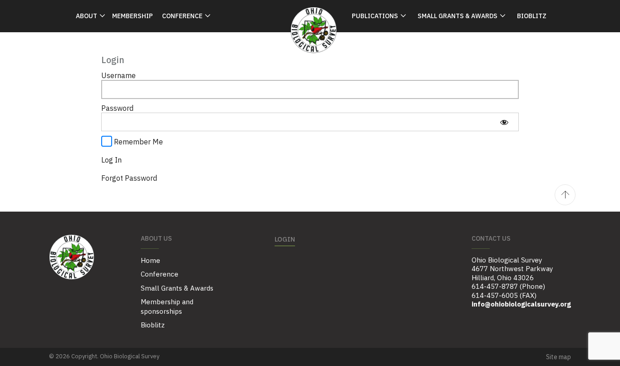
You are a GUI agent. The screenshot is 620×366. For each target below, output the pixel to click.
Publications (375, 16)
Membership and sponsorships (167, 306)
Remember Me (137, 141)
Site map (558, 357)
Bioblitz (531, 16)
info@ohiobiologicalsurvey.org (521, 304)
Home (150, 260)
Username (118, 75)
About (86, 16)
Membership (132, 16)
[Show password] (504, 122)
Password (117, 108)
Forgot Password (129, 178)
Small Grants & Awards (457, 16)
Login (285, 239)
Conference (182, 16)
